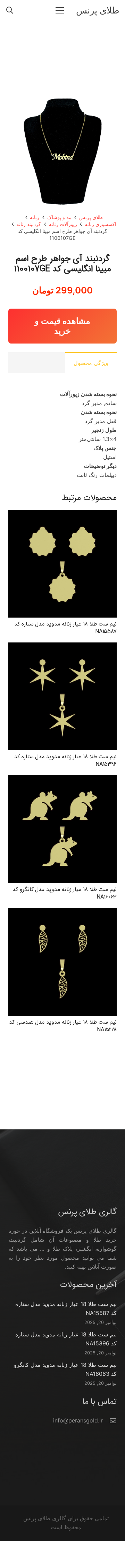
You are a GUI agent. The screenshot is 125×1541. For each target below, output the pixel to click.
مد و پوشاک (59, 217)
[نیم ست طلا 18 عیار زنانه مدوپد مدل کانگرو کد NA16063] (62, 779)
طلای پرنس (91, 217)
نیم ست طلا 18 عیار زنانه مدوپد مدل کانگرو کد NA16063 (64, 893)
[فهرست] (59, 10)
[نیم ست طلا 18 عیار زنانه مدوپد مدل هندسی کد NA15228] (62, 912)
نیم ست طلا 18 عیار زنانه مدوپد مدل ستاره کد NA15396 (65, 760)
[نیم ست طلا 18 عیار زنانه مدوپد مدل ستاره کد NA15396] (62, 646)
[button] (9, 10)
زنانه (34, 217)
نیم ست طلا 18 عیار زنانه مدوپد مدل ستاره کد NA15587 (65, 628)
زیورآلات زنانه (63, 224)
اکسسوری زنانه (100, 224)
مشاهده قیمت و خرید (62, 326)
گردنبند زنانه (28, 224)
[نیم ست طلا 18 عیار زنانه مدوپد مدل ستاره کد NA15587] (62, 514)
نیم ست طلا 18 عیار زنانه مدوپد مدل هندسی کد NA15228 (63, 1026)
